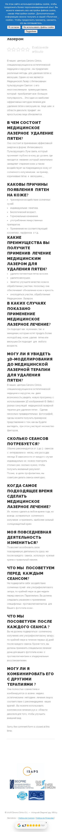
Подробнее (31, 31)
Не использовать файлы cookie (38, 27)
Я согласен (13, 27)
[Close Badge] (46, 822)
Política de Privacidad (45, 818)
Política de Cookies (26, 818)
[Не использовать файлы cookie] (58, 18)
